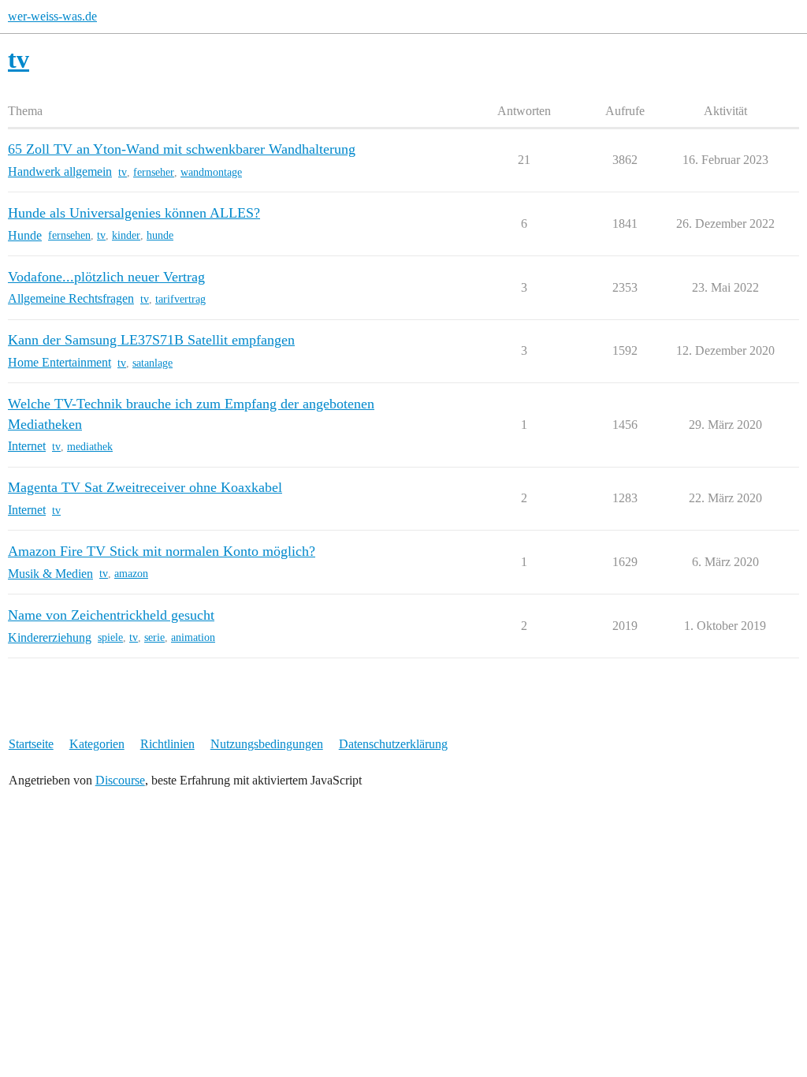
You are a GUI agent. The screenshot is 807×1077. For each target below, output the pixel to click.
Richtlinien (167, 744)
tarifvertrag (180, 299)
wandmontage (211, 172)
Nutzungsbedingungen (266, 744)
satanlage (152, 363)
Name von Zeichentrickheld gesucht (111, 615)
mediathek (90, 447)
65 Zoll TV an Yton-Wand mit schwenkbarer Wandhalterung (181, 149)
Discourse (120, 780)
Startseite (31, 744)
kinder (126, 235)
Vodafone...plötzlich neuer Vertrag (106, 277)
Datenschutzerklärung (393, 744)
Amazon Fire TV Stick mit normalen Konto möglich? (161, 551)
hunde (160, 235)
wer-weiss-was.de (52, 16)
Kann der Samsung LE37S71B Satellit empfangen (151, 340)
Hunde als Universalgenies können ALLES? (134, 213)
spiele (110, 637)
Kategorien (97, 744)
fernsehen (69, 235)
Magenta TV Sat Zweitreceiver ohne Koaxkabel (145, 487)
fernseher (153, 172)
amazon (131, 573)
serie (154, 637)
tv (122, 172)
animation (193, 637)
